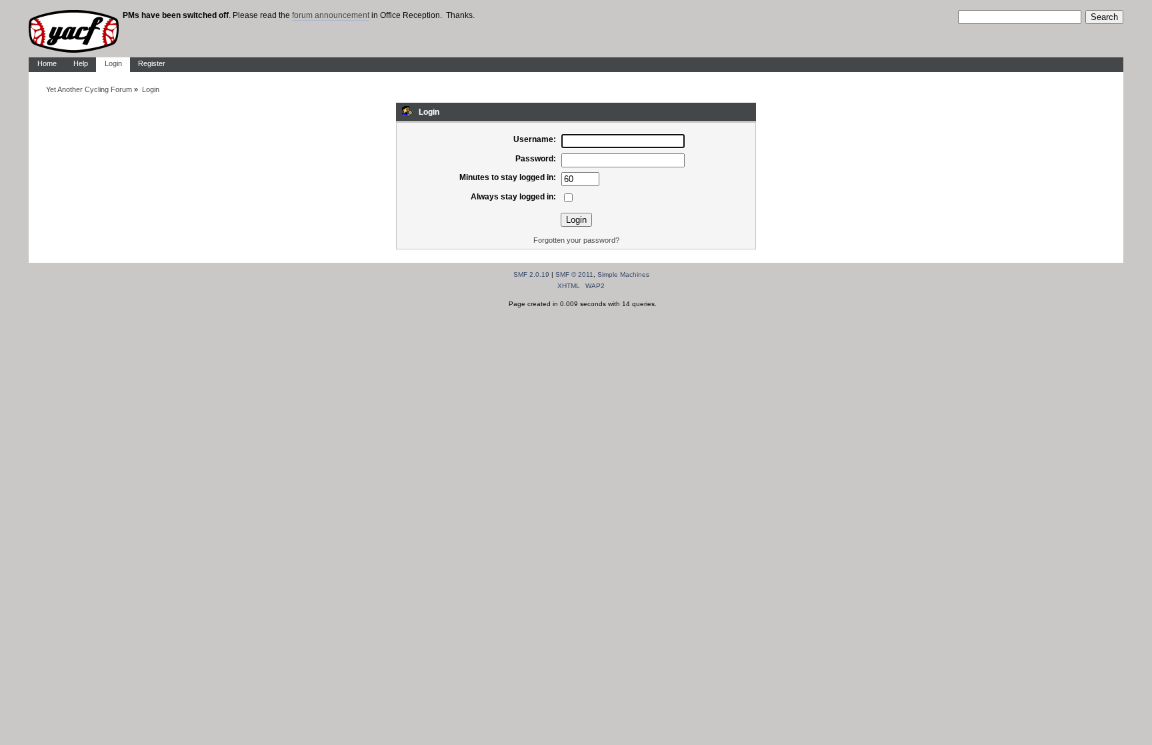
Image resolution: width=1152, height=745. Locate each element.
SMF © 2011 (574, 274)
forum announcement (330, 15)
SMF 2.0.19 (531, 274)
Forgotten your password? (576, 240)
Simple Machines (623, 274)
